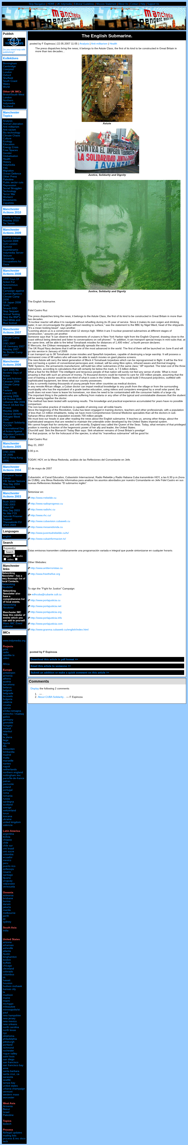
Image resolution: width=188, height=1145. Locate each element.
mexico (7, 860)
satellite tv (9, 655)
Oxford (7, 75)
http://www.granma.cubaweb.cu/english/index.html (59, 629)
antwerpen (9, 672)
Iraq (5, 167)
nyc (5, 1033)
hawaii (6, 980)
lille (5, 745)
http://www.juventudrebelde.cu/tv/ (49, 532)
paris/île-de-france (13, 778)
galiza (6, 716)
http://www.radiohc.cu (42, 509)
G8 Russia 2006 (12, 399)
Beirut (6, 1109)
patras (6, 781)
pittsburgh (9, 1041)
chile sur (8, 845)
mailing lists (9, 1135)
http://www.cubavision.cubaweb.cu (50, 521)
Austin (6, 953)
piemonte (8, 784)
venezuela (9, 886)
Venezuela (9, 486)
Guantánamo (10, 249)
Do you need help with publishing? (14, 50)
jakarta (7, 907)
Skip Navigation (37, 4)
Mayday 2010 (11, 220)
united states (10, 1085)
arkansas (8, 945)
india (5, 930)
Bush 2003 (9, 501)
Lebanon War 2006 (14, 402)
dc (4, 977)
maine (6, 997)
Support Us (153, 4)
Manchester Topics (11, 114)
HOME (51, 4)
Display (34, 688)
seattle (7, 1079)
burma (6, 901)
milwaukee (9, 1006)
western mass (11, 1094)
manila (7, 909)
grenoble (8, 722)
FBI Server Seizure (14, 481)
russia (6, 798)
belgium (7, 690)
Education (9, 144)
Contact (134, 4)
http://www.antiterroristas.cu (46, 568)
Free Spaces (10, 150)
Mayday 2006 (11, 410)
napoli (6, 766)
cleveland (8, 968)
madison (8, 994)
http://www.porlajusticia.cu (45, 600)
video (10, 559)
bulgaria (7, 699)
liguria (6, 743)
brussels (8, 696)
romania (7, 795)
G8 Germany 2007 (14, 346)
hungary (7, 725)
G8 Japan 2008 (12, 302)
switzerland (9, 810)
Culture (7, 138)
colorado (8, 971)
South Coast (10, 80)
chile (5, 842)
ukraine (7, 819)
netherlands (10, 769)
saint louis (9, 1056)
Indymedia (9, 164)
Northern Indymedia (9, 102)
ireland (7, 728)
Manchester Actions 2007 (12, 331)
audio (20, 555)
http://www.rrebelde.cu (43, 497)
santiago (8, 874)
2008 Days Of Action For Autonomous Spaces (11, 283)
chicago (7, 965)
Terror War (9, 194)
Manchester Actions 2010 (12, 211)
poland (7, 786)
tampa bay (9, 1082)
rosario (7, 871)
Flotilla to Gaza (11, 217)
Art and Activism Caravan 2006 (12, 380)
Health (113, 43)
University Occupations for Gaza (12, 261)
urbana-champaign (14, 1088)
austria (7, 681)
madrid (7, 754)
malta (6, 757)
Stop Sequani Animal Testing (11, 313)
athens (7, 678)
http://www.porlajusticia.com (46, 623)
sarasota (8, 1076)
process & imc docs (14, 1138)
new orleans (10, 1024)
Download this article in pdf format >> (54, 659)
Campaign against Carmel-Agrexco (13, 292)
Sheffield (8, 78)
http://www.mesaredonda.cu (46, 527)
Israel (6, 1112)
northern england (13, 772)
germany (8, 719)
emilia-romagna (12, 710)
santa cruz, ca (11, 1074)
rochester (8, 1050)
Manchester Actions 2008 (12, 272)
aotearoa (8, 895)
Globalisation (10, 155)
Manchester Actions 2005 (12, 445)
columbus (8, 974)
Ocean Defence (12, 173)
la (4, 992)
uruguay (7, 880)
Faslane (7, 390)
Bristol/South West (13, 94)
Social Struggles (12, 188)
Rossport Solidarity (14, 422)
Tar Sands (9, 223)
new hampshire (12, 1015)
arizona (7, 942)
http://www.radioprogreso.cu (46, 503)
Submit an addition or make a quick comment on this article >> (70, 672)
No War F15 (10, 513)
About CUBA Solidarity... (52, 696)
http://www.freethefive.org (45, 573)
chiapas (7, 839)
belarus (7, 687)
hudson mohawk (12, 986)
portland (7, 1044)
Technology (9, 191)
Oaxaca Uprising (12, 413)
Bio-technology (11, 132)
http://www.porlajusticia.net (45, 606)
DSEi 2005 (9, 451)
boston (7, 959)
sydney (7, 921)
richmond (8, 1047)
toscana (7, 816)
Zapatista (8, 202)
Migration (8, 170)
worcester (8, 1097)
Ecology (7, 141)
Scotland (8, 106)
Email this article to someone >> (51, 665)
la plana (7, 737)
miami (6, 1000)
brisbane (8, 898)
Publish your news (14, 42)
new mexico (10, 1021)
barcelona (9, 684)
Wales (6, 83)
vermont (7, 1091)
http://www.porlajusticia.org (46, 611)
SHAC (6, 305)
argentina (8, 833)
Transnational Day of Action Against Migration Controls (13, 431)
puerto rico (9, 866)
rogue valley (10, 1053)
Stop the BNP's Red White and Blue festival (11, 320)
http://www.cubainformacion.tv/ (48, 538)
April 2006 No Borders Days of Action (12, 372)
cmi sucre (8, 851)
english (7, 536)
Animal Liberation (13, 123)
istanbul (7, 731)
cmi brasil (8, 848)
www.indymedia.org (14, 640)
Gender (7, 153)
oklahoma (8, 1035)
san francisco (10, 1062)
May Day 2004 (11, 484)
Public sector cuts (13, 182)
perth (6, 915)
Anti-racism (9, 129)
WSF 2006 (9, 437)
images (7, 555)
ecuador (7, 857)
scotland (8, 804)
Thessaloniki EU (12, 522)
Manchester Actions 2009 (12, 231)
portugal (7, 789)
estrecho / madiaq (13, 713)
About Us (123, 4)
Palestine (8, 179)
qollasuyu (8, 868)
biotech (7, 1123)
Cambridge (9, 66)
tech (5, 1141)
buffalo (7, 962)
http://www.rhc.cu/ (40, 515)
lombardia (9, 751)
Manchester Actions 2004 (12, 468)
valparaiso (9, 883)
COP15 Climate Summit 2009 (12, 239)
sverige (7, 807)
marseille (8, 760)
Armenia (8, 1106)
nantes (7, 763)
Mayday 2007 (11, 349)
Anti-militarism (99, 43)
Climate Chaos (11, 135)
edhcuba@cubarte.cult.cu (47, 594)
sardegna (8, 801)
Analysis (84, 43)
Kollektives (10, 58)
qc (4, 918)
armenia (7, 675)
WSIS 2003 (9, 525)
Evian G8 (8, 507)
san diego (8, 1059)
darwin (7, 904)
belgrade (8, 693)
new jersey (9, 1018)
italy (5, 734)
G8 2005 (8, 454)
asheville (8, 948)
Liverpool (8, 69)
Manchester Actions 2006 (12, 363)
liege (5, 740)
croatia (7, 704)
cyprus (7, 707)
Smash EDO (10, 308)
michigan (8, 1003)
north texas (9, 1030)
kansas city (9, 989)
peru (5, 863)
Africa (6, 663)
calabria (7, 702)
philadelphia (10, 1038)
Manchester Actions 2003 (12, 495)
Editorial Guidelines (84, 4)
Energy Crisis (10, 147)
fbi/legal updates (12, 1132)
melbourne (9, 912)
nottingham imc (12, 775)
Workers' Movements (10, 198)
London (7, 72)
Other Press (10, 176)
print (5, 649)
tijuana (7, 877)
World (6, 86)
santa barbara (11, 1071)
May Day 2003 (11, 510)
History (7, 161)
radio (6, 652)
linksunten (9, 748)
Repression (9, 185)
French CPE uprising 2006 (11, 395)
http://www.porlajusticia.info (46, 617)
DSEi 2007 (9, 343)
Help (142, 4)
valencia (7, 825)
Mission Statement (106, 4)
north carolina (11, 1027)
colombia (8, 854)
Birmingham (10, 63)
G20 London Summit (10, 245)
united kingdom (12, 822)
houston (7, 983)
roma (6, 792)
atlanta (7, 950)
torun (6, 813)
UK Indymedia (64, 4)
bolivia (6, 836)
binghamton (10, 956)
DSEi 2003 (9, 504)
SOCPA (7, 425)
